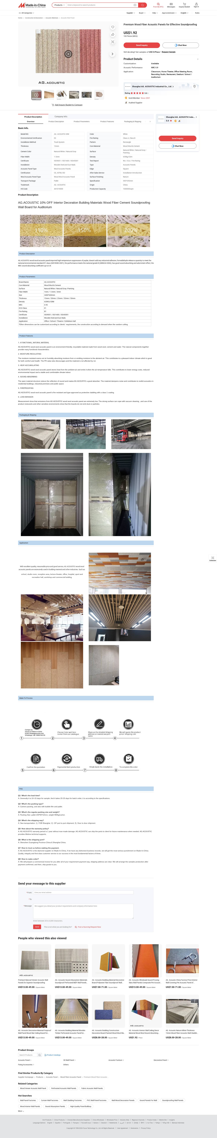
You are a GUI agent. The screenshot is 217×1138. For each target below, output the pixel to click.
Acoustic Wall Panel (67, 18)
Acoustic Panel (24, 1060)
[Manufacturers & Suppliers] (31, 5)
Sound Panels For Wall (148, 1100)
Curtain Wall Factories (49, 1100)
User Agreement (122, 1128)
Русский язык (86, 1123)
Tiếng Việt (165, 1123)
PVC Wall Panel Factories (96, 1100)
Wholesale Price (112, 1120)
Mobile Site (163, 1120)
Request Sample (168, 52)
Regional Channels (138, 1120)
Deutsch (104, 1123)
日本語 (136, 1123)
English (49, 1123)
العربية (122, 1123)
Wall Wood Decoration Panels (123, 1100)
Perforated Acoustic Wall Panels (63, 1088)
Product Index (152, 1120)
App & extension (168, 13)
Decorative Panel (160, 1060)
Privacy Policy (146, 1128)
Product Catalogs (53, 1055)
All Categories (26, 13)
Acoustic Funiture (115, 1060)
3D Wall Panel (68, 1060)
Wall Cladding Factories (72, 1100)
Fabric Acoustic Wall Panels (92, 1088)
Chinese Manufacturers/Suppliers (78, 1120)
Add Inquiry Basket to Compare (68, 104)
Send (37, 927)
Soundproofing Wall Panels (172, 1100)
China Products (59, 1120)
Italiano (96, 1123)
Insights (172, 1120)
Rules (197, 13)
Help (154, 13)
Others (66, 1064)
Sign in (196, 6)
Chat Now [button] (182, 45)
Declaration (134, 1128)
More (20, 1111)
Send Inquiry (142, 45)
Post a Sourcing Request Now (88, 927)
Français (76, 1123)
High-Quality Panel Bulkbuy (80, 1106)
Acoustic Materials (52, 18)
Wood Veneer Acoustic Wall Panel (33, 1088)
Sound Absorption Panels (55, 1106)
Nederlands (113, 1123)
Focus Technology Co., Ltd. (92, 1128)
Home (20, 18)
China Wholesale (98, 1120)
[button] (145, 121)
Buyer (141, 13)
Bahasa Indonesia (178, 1123)
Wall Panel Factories (28, 1100)
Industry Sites (124, 1120)
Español (58, 1123)
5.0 (167, 121)
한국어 (129, 1123)
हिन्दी (142, 1123)
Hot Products (46, 1120)
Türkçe (157, 1123)
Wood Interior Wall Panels (30, 1106)
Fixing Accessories (25, 1064)
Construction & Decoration (34, 18)
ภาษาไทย (149, 1123)
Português (66, 1123)
